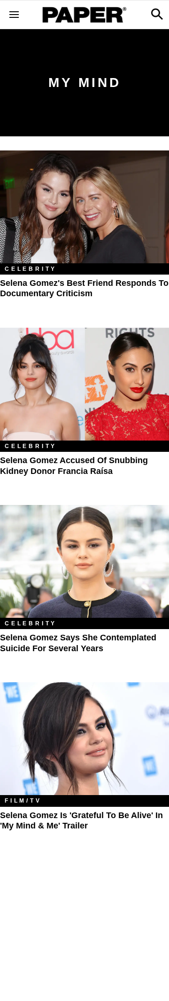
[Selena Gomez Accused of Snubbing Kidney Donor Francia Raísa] (84, 384)
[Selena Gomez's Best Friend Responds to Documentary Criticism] (84, 206)
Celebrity (31, 269)
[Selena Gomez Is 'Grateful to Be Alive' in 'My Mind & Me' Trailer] (84, 738)
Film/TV (23, 800)
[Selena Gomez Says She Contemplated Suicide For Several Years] (84, 561)
